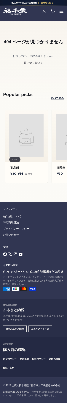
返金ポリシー (10, 359)
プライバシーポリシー (16, 228)
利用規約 (24, 359)
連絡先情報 (54, 359)
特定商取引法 (11, 222)
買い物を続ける (33, 62)
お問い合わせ (11, 234)
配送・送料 (8, 367)
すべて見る (57, 98)
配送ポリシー (39, 359)
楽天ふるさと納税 (15, 329)
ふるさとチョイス (40, 329)
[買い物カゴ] (53, 11)
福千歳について (12, 216)
